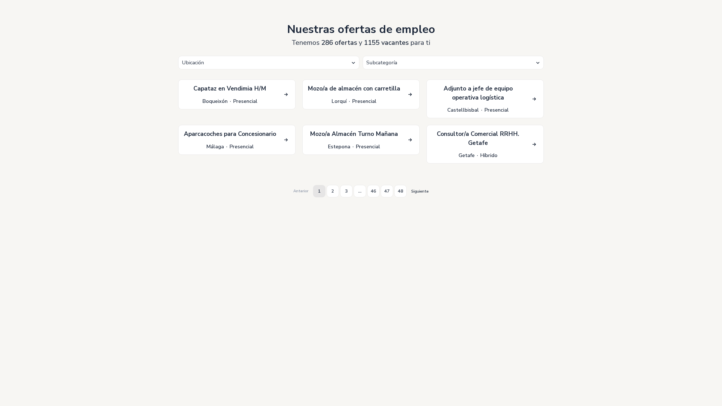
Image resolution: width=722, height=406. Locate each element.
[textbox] (269, 62)
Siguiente (420, 191)
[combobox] (268, 62)
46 (373, 191)
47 (387, 191)
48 (400, 191)
